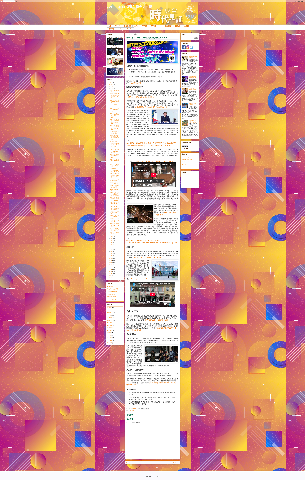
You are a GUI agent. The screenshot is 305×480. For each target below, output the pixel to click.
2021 (110, 82)
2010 (110, 278)
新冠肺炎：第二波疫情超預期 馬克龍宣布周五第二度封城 (151, 143)
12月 (111, 86)
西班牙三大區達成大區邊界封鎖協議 (156, 320)
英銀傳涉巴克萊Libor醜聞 (192, 104)
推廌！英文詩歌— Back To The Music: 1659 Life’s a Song (114, 204)
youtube (184, 164)
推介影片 (109, 337)
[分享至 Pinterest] (148, 408)
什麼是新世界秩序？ (112, 294)
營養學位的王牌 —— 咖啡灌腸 (114, 183)
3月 (111, 251)
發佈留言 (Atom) (154, 467)
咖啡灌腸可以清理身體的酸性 (114, 186)
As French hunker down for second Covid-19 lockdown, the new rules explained (151, 243)
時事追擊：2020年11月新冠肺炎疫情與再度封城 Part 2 (114, 121)
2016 (110, 265)
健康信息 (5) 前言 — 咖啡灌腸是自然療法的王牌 (114, 194)
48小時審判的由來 (111, 296)
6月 (111, 244)
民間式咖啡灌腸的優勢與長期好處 (114, 171)
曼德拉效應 (127, 26)
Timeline (129, 29)
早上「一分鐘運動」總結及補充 (114, 229)
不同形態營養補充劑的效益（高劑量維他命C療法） (114, 95)
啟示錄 (136, 26)
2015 (110, 267)
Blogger (154, 476)
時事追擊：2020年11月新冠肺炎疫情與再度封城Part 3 (114, 115)
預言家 (109, 332)
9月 (111, 238)
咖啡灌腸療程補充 (114, 180)
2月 (111, 253)
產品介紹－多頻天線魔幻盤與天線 (193, 77)
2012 (110, 273)
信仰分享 (109, 317)
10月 (111, 236)
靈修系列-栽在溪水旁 (187, 159)
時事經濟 (144, 26)
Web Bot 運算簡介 (111, 299)
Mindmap (120, 29)
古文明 (109, 335)
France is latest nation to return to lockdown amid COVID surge (155, 161)
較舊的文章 (176, 462)
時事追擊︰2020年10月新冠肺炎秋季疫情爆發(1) (114, 199)
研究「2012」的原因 (112, 289)
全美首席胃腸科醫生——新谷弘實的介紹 (114, 101)
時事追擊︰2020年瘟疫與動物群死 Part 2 (114, 156)
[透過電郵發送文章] (139, 408)
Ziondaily (184, 167)
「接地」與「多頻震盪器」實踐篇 (193, 89)
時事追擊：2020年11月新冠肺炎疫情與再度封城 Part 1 (114, 127)
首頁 (110, 26)
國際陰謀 (177, 26)
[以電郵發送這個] (142, 408)
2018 (110, 260)
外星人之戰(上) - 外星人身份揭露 (193, 121)
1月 (111, 255)
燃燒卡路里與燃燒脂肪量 (114, 233)
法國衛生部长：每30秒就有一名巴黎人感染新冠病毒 (142, 241)
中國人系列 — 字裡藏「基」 (193, 57)
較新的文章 (129, 462)
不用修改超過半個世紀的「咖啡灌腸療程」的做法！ (114, 175)
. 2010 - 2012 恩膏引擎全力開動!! (131, 6)
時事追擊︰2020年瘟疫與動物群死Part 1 (114, 161)
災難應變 (186, 26)
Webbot (109, 310)
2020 (110, 84)
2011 (110, 275)
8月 (111, 240)
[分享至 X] (145, 408)
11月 (111, 88)
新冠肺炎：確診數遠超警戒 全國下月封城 (147, 257)
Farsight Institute (186, 162)
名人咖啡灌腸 (113, 141)
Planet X (117, 26)
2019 (110, 258)
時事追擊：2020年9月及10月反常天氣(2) (114, 220)
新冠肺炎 (132, 410)
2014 (110, 269)
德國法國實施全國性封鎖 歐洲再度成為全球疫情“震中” (152, 107)
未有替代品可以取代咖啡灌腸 (114, 132)
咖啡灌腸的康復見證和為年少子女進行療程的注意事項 (114, 137)
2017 (110, 262)
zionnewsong (185, 157)
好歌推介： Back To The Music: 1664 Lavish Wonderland (114, 166)
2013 (110, 271)
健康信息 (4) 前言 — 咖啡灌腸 (114, 216)
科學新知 (109, 330)
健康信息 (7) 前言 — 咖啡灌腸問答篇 (114, 110)
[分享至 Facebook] (146, 408)
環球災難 (153, 26)
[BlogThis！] (143, 408)
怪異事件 (111, 29)
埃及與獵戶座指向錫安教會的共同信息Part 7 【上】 (114, 145)
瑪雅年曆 (109, 343)
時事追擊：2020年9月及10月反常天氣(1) (114, 225)
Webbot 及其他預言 (165, 26)
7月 (111, 242)
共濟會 (109, 315)
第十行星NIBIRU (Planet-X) (114, 291)
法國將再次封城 (136, 83)
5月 (111, 247)
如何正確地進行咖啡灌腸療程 (114, 209)
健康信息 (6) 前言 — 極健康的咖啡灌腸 (114, 151)
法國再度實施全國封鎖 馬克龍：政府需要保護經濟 (148, 145)
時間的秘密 (110, 286)
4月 (111, 249)
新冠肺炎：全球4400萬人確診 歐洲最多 (141, 97)
